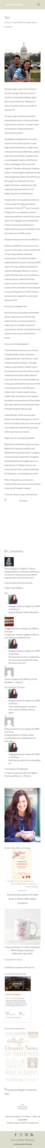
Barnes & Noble (31, 894)
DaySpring (19, 894)
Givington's (22, 903)
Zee (6, 568)
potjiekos (10, 139)
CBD (26, 899)
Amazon (10, 894)
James (7, 679)
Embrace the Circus (13, 729)
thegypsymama (15, 606)
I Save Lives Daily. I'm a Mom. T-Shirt (21, 1116)
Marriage (26, 22)
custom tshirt (20, 1122)
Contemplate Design (22, 1144)
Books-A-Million (16, 899)
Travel (33, 22)
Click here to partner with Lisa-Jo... (19, 967)
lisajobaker (29, 950)
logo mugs (22, 953)
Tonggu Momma (11, 628)
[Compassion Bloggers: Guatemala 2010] (22, 1094)
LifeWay (32, 899)
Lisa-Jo (9, 22)
